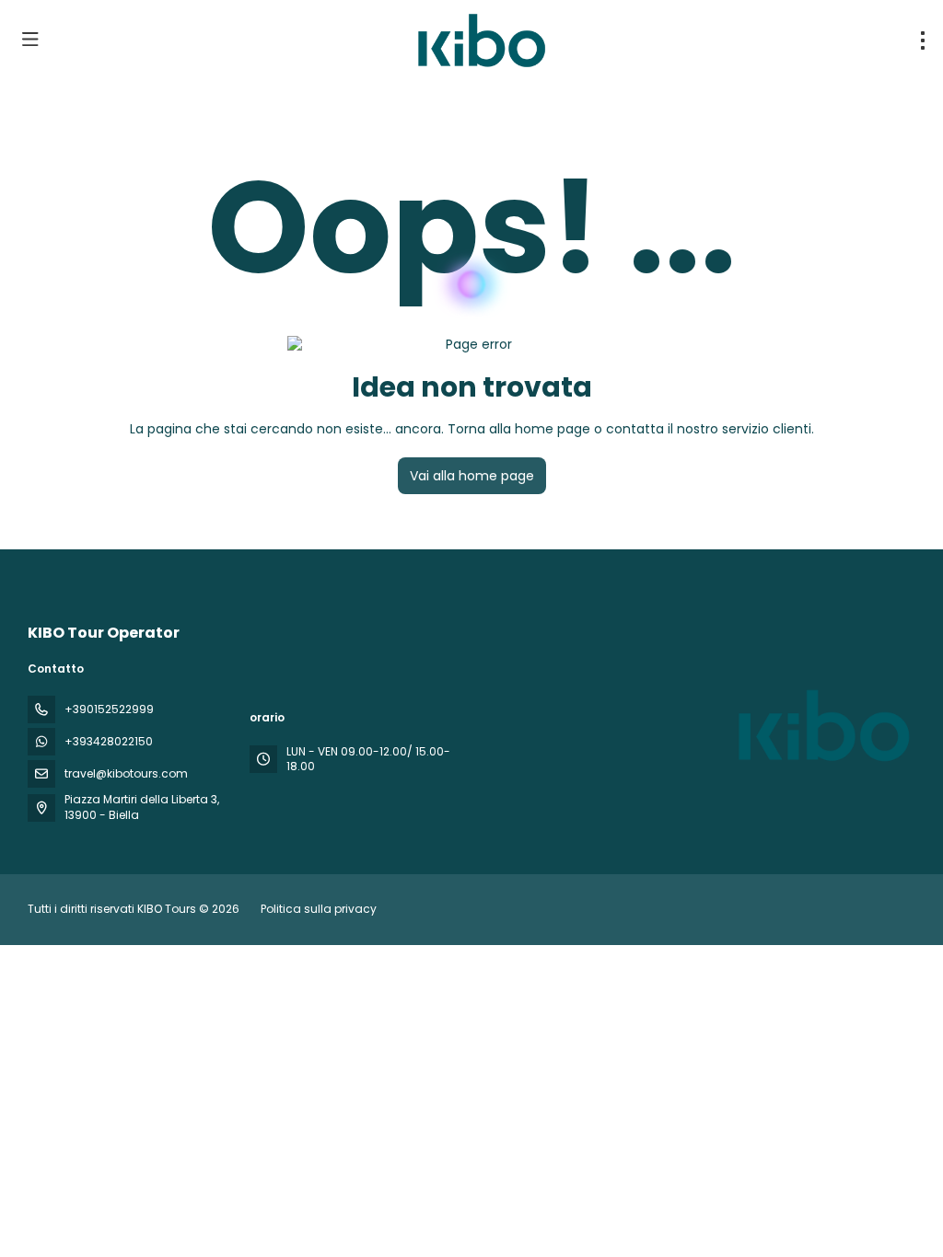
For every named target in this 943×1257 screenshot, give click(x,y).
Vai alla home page (472, 476)
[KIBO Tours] (821, 725)
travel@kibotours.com (126, 773)
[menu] (923, 40)
